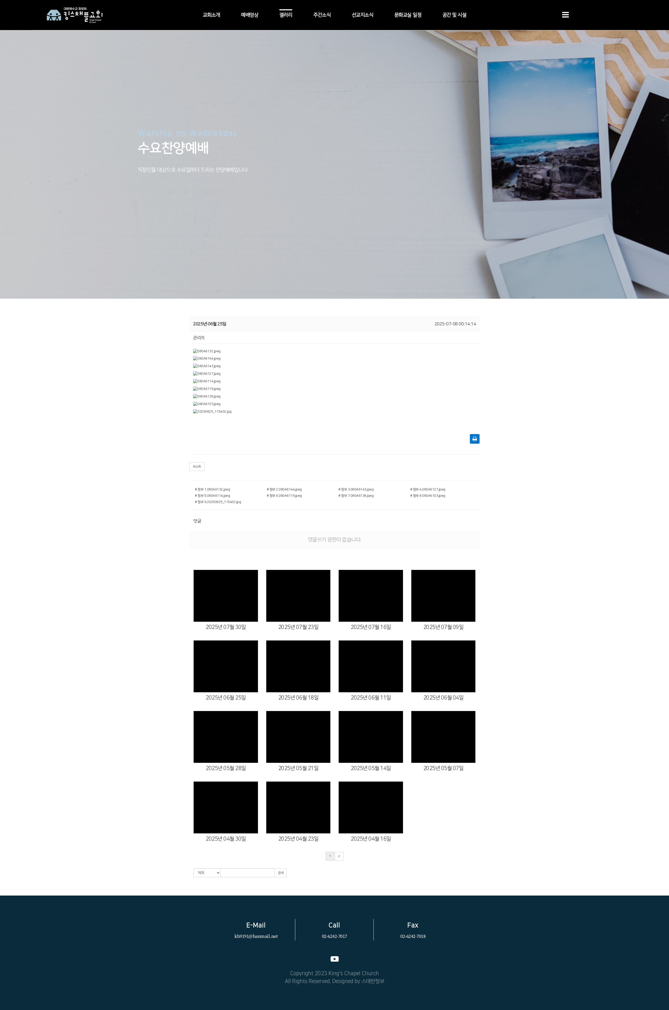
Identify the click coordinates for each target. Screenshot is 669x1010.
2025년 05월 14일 (371, 768)
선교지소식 (362, 15)
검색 (280, 873)
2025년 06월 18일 (298, 698)
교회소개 (211, 15)
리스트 (197, 466)
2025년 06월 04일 (443, 698)
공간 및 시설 (454, 15)
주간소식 (322, 15)
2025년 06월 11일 (371, 698)
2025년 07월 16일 (371, 627)
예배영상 (249, 15)
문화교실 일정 (408, 15)
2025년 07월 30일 (226, 627)
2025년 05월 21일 (298, 768)
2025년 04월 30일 (226, 839)
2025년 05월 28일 (226, 768)
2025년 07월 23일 (298, 627)
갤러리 (285, 15)
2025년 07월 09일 (443, 627)
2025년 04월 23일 (298, 839)
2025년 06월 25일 (226, 698)
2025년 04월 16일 (371, 839)
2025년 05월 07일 (443, 768)
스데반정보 (372, 981)
